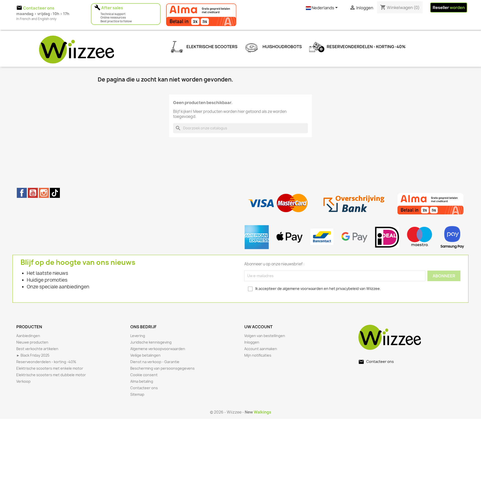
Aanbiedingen (28, 335)
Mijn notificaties (257, 355)
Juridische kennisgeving (151, 342)
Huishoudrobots (282, 46)
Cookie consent (144, 374)
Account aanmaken (260, 348)
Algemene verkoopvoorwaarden (157, 348)
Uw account (258, 327)
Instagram (44, 193)
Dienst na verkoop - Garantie (154, 361)
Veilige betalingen (145, 355)
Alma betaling (141, 381)
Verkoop (23, 381)
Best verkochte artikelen (37, 348)
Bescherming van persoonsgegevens (162, 368)
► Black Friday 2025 (32, 355)
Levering (137, 335)
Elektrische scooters (211, 46)
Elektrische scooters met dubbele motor (51, 374)
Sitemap (137, 394)
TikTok (55, 193)
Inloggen (251, 342)
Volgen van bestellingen (264, 335)
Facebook (22, 193)
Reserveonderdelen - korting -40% (366, 46)
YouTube (33, 193)
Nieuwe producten (32, 342)
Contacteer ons (144, 387)
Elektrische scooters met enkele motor (49, 368)
